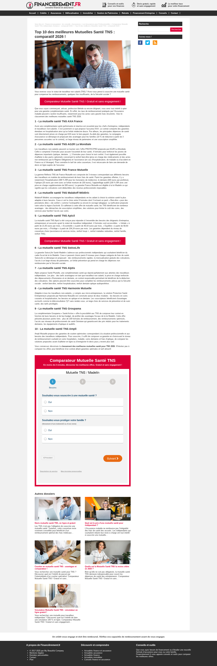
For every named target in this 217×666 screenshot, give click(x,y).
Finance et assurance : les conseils (57, 24)
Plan (31, 659)
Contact (174, 13)
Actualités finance (92, 655)
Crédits (43, 13)
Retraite (125, 13)
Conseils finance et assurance (97, 659)
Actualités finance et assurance (97, 651)
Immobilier (88, 13)
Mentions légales (37, 653)
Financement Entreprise (144, 13)
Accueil (32, 13)
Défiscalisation (72, 13)
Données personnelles (39, 655)
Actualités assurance (93, 653)
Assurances (56, 13)
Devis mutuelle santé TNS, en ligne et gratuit (55, 523)
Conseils (163, 13)
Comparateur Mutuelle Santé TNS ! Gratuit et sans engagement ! (82, 101)
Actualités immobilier (93, 657)
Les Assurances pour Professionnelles (96, 24)
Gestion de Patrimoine (107, 13)
